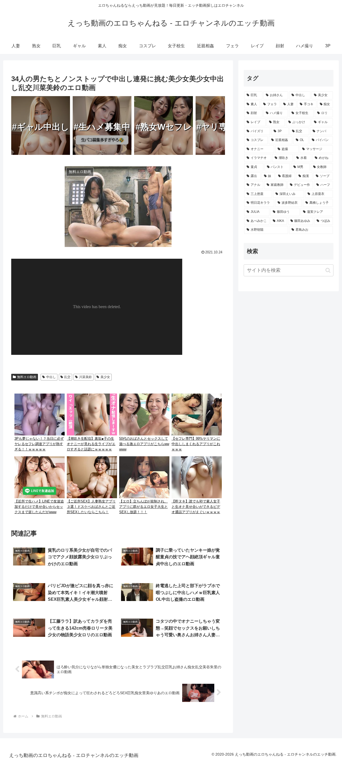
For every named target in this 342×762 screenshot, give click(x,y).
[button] (328, 270)
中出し (51, 377)
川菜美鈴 (85, 377)
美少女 (105, 377)
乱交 (67, 377)
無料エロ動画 (26, 377)
